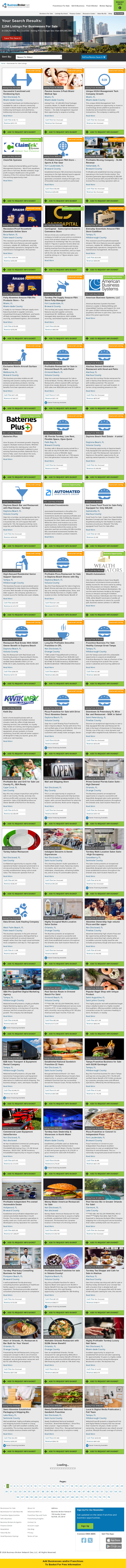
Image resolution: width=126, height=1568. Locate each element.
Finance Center (75, 13)
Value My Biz (101, 13)
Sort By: (7, 56)
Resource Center (89, 13)
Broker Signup (106, 6)
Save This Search (12, 38)
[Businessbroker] (16, 5)
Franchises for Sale (61, 6)
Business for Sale (46, 13)
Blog (110, 13)
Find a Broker (92, 6)
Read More (7, 116)
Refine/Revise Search (92, 57)
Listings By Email (61, 13)
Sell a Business (77, 6)
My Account (119, 13)
